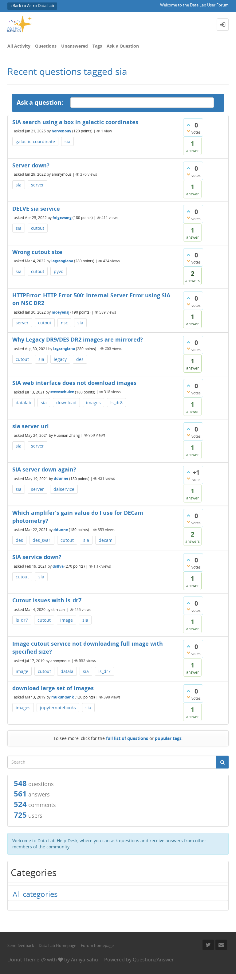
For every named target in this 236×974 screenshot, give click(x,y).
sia (67, 141)
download (66, 402)
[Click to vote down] (188, 131)
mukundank (62, 697)
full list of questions (127, 738)
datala (67, 671)
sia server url (30, 426)
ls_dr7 (22, 620)
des (80, 359)
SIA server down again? (44, 469)
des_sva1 (42, 540)
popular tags (168, 738)
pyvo (58, 271)
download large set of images (53, 688)
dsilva (58, 566)
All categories (35, 894)
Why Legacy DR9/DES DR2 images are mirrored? (77, 339)
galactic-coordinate (35, 141)
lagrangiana (62, 261)
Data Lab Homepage (57, 945)
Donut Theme (23, 959)
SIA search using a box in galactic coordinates (75, 122)
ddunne (61, 478)
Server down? (30, 165)
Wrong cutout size (37, 252)
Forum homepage (97, 945)
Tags (97, 46)
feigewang (62, 217)
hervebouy (61, 131)
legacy (60, 359)
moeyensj (60, 312)
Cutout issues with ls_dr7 (46, 600)
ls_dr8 (116, 402)
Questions (46, 46)
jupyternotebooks (58, 707)
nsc (64, 323)
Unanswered (74, 46)
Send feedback (20, 945)
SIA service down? (36, 557)
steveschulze (62, 391)
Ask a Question (123, 46)
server (37, 185)
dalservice (63, 489)
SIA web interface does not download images (74, 382)
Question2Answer (153, 959)
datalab (23, 402)
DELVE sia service (36, 208)
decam (105, 540)
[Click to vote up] (188, 124)
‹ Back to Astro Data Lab (32, 5)
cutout (37, 228)
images (93, 402)
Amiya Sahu (84, 959)
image (66, 620)
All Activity (18, 46)
